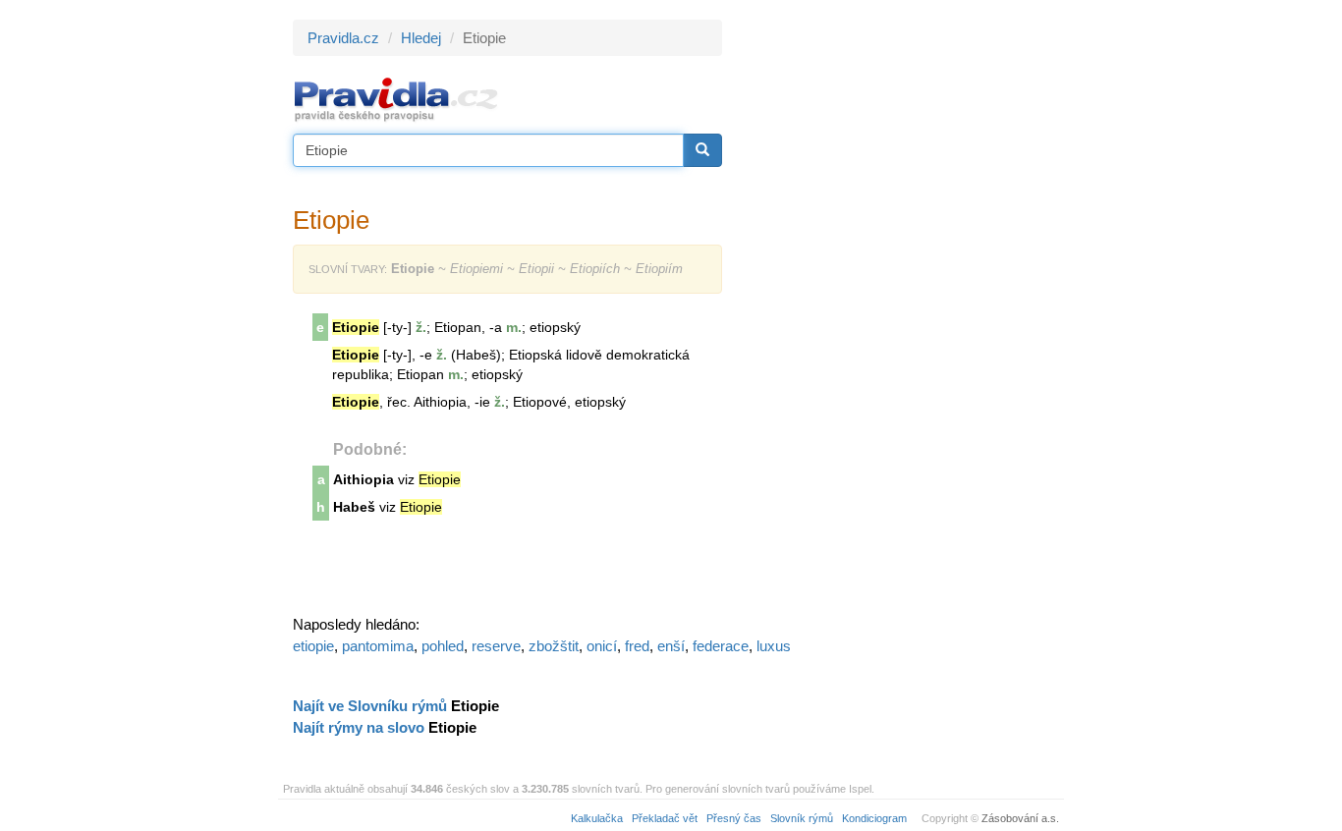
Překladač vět (665, 818)
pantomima (378, 645)
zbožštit (554, 645)
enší (671, 645)
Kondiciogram (874, 818)
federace (721, 645)
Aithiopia (363, 479)
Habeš (354, 507)
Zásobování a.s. (1020, 818)
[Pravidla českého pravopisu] (396, 98)
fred (637, 645)
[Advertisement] (899, 314)
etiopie (313, 645)
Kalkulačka (597, 818)
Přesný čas (733, 818)
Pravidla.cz (343, 37)
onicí (602, 645)
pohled (442, 645)
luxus (773, 645)
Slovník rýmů (801, 818)
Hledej (421, 37)
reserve (496, 645)
